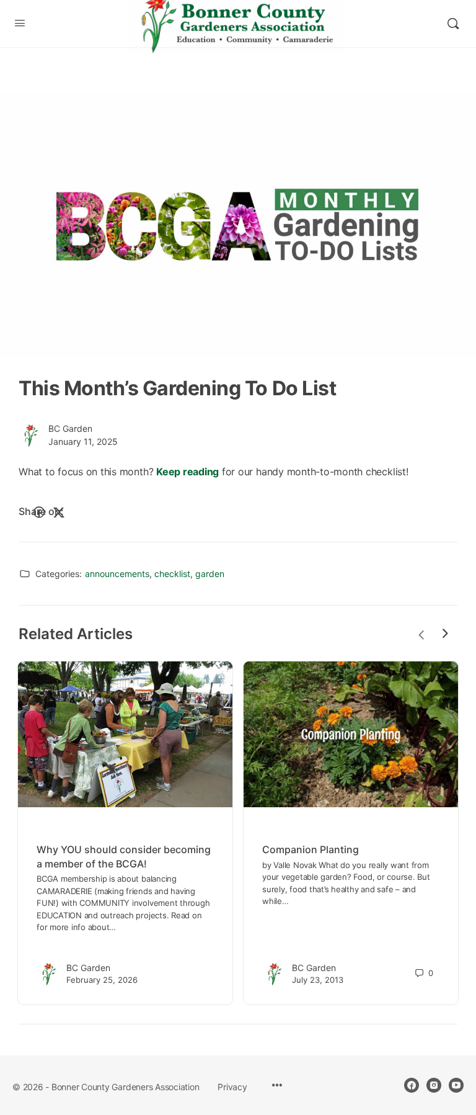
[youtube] (456, 1085)
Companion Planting (310, 849)
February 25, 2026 (102, 980)
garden (209, 573)
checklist (172, 573)
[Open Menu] (19, 22)
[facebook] (411, 1085)
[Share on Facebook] (39, 512)
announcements (117, 573)
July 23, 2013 (317, 980)
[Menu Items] (277, 1086)
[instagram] (433, 1085)
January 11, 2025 (83, 441)
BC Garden (70, 428)
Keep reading (187, 471)
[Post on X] (58, 512)
